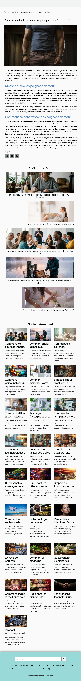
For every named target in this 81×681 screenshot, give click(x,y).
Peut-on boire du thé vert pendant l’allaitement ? (51, 224)
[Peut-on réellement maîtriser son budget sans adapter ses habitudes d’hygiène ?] (40, 182)
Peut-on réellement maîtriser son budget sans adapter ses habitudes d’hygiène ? (40, 196)
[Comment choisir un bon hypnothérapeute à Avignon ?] (48, 297)
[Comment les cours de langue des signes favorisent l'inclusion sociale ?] (40, 238)
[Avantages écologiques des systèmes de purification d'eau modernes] (40, 404)
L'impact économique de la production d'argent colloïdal (15, 634)
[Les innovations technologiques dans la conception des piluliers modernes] (16, 440)
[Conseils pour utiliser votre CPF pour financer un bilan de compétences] (40, 440)
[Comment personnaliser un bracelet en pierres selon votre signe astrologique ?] (16, 370)
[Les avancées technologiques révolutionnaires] (65, 585)
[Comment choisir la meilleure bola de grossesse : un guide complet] (16, 585)
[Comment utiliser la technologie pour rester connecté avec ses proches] (16, 404)
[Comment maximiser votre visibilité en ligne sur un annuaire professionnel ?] (40, 370)
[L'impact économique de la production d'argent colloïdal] (16, 621)
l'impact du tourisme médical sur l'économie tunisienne (64, 487)
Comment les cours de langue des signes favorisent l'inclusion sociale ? (40, 252)
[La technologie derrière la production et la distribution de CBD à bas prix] (40, 510)
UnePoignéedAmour (20, 103)
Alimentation (26, 665)
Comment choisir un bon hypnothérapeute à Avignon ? (48, 310)
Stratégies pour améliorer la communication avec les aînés (63, 384)
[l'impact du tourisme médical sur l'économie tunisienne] (65, 474)
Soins (37, 665)
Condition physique (13, 667)
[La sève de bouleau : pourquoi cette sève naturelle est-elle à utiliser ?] (16, 548)
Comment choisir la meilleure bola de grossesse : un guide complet (15, 598)
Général (15, 12)
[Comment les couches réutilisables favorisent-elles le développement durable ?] (65, 334)
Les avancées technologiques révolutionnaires (63, 597)
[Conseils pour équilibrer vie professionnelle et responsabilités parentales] (65, 440)
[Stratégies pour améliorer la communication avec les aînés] (65, 370)
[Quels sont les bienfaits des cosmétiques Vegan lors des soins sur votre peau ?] (40, 585)
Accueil (6, 12)
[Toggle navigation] (6, 3)
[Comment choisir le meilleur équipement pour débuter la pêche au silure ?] (40, 267)
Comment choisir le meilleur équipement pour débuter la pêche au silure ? (40, 281)
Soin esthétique (46, 667)
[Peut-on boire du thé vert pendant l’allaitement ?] (51, 211)
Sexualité (58, 665)
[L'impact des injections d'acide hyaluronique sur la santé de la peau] (65, 510)
